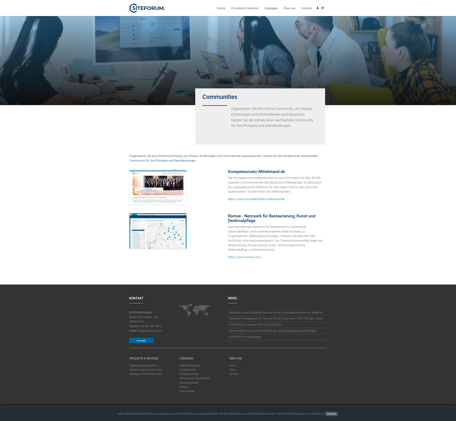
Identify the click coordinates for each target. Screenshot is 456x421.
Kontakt (306, 8)
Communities (187, 391)
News (232, 365)
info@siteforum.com (150, 330)
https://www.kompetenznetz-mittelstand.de (256, 199)
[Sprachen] (322, 8)
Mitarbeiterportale (189, 365)
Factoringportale (188, 382)
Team (232, 369)
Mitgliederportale (189, 374)
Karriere (233, 374)
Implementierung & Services (145, 369)
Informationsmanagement (194, 378)
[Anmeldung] (317, 8)
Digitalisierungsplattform (143, 365)
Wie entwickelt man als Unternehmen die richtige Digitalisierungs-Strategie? (272, 330)
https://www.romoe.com (244, 257)
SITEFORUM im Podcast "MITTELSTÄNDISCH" (256, 324)
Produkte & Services (245, 8)
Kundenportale (187, 369)
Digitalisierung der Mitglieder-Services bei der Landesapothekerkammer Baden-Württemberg (277, 312)
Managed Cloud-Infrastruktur (146, 374)
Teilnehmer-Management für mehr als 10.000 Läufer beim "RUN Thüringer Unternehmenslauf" (277, 318)
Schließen (331, 414)
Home (221, 8)
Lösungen (271, 8)
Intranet (183, 387)
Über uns (290, 8)
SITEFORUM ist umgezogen (245, 337)
